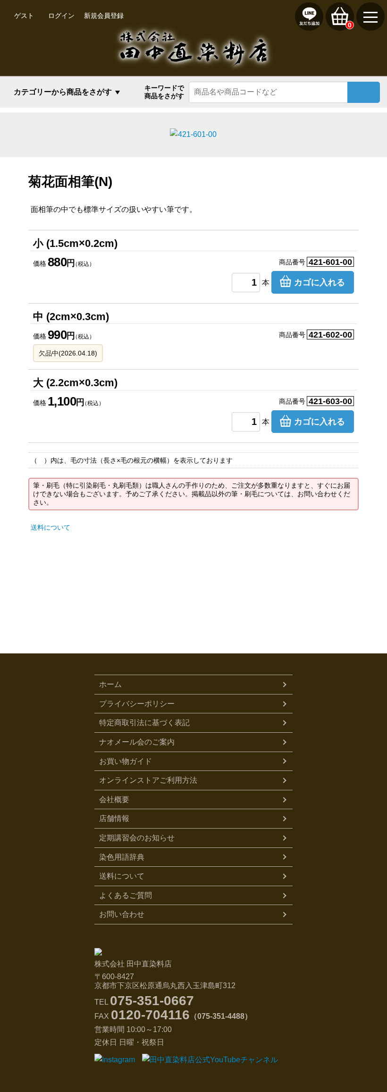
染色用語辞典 (121, 857)
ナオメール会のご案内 (137, 742)
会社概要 (114, 800)
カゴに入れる (319, 282)
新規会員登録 (104, 15)
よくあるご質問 (125, 895)
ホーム (110, 684)
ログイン (61, 15)
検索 (363, 92)
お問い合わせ (121, 914)
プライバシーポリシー (137, 704)
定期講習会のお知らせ (137, 838)
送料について (50, 527)
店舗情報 (114, 818)
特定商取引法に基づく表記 (144, 723)
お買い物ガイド (125, 761)
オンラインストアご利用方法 (148, 780)
